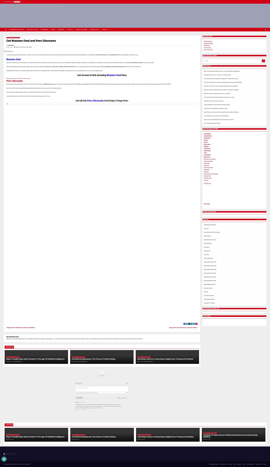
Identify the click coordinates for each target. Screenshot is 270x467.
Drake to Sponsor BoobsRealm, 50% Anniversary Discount (219, 119)
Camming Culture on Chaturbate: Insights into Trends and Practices (165, 359)
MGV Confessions (208, 258)
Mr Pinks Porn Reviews (210, 159)
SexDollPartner (208, 135)
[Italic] (79, 392)
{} (94, 392)
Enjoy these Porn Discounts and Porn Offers (183, 327)
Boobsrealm (11, 45)
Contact (70, 29)
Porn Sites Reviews (209, 295)
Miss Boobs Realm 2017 (210, 265)
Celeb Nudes (207, 154)
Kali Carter (29, 47)
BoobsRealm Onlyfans (16, 29)
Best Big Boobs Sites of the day (13, 37)
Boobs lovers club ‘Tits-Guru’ (211, 173)
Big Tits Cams (207, 47)
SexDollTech (207, 138)
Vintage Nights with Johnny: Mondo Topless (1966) (217, 104)
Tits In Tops (207, 203)
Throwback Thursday (209, 303)
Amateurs (206, 228)
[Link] (93, 392)
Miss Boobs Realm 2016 (210, 262)
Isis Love (24, 47)
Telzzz (77, 402)
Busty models (207, 236)
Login (126, 383)
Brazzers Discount (208, 43)
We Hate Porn (207, 176)
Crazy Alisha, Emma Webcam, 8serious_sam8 (215, 108)
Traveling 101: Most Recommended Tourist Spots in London (219, 97)
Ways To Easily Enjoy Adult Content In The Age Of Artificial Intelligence (35, 359)
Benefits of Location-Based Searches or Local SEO (217, 93)
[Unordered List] (87, 392)
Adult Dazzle (207, 148)
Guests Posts (94, 29)
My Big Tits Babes (208, 161)
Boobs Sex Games (81, 29)
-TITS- (205, 152)
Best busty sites (32, 29)
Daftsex (206, 140)
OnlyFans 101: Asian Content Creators (214, 101)
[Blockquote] (89, 392)
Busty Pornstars (208, 243)
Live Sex (104, 29)
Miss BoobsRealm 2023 (210, 280)
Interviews (44, 29)
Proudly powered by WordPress (10, 464)
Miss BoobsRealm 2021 (210, 277)
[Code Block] (91, 392)
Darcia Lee (18, 47)
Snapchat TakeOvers (209, 299)
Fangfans (61, 29)
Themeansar (27, 464)
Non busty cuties (208, 288)
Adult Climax (207, 150)
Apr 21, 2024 (142, 439)
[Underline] (81, 392)
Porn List (206, 180)
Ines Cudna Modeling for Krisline (212, 123)
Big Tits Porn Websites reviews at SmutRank (21, 327)
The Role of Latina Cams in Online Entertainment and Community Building (223, 82)
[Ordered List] (85, 392)
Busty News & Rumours (210, 239)
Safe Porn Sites (208, 178)
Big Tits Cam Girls (208, 49)
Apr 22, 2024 (10, 439)
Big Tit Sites (207, 144)
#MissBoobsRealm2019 (210, 224)
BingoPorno (207, 45)
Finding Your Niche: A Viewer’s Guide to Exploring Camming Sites (221, 86)
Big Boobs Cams (208, 41)
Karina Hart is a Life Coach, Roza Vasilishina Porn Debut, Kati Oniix (221, 112)
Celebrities (206, 247)
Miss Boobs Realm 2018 (210, 269)
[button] (265, 29)
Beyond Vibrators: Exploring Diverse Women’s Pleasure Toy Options (221, 89)
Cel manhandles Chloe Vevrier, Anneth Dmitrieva (216, 115)
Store (53, 29)
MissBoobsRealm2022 (210, 284)
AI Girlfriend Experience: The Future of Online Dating (93, 359)
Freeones (206, 171)
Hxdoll (205, 142)
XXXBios (206, 146)
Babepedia (206, 169)
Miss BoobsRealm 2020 (210, 273)
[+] (96, 392)
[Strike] (83, 392)
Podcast (206, 291)
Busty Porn (207, 157)
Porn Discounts (14, 81)
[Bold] (77, 392)
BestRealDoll (207, 133)
